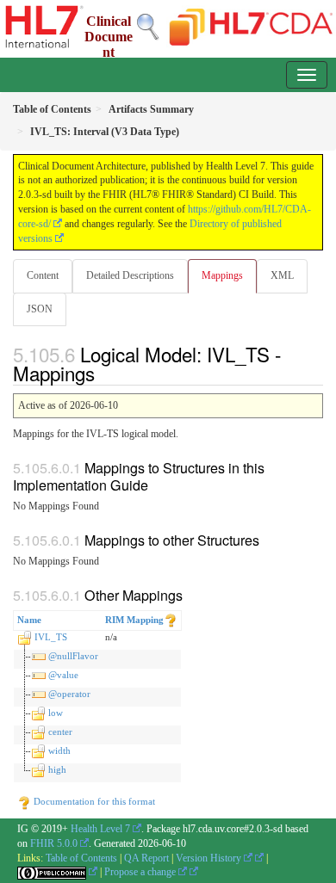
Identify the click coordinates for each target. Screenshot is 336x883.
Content (43, 275)
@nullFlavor (73, 656)
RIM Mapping (134, 619)
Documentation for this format (93, 801)
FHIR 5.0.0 (54, 843)
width (59, 750)
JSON (40, 309)
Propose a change (141, 872)
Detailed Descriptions (130, 275)
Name (29, 619)
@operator (69, 693)
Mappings (222, 275)
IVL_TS (50, 637)
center (60, 731)
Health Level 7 (100, 829)
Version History (210, 858)
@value (63, 675)
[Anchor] (104, 372)
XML (282, 275)
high (57, 769)
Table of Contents (81, 858)
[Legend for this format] (170, 619)
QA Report (146, 858)
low (55, 712)
